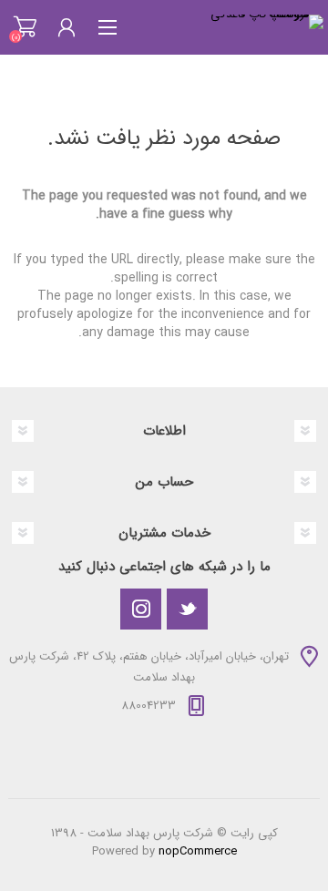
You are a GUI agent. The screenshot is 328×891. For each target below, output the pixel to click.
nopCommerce (198, 851)
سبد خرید (25, 27)
